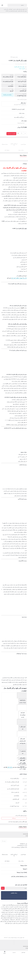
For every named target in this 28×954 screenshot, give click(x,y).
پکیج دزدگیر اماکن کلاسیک (22, 11)
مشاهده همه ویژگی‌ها (7, 94)
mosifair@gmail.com (21, 845)
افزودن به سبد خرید (11, 133)
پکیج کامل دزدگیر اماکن (8, 9)
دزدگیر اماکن (9, 767)
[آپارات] (20, 880)
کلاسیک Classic (22, 68)
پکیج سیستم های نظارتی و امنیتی (19, 9)
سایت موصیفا (4, 912)
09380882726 (22, 843)
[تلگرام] (15, 880)
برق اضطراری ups (5, 919)
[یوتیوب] (10, 880)
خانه (26, 9)
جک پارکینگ (12, 919)
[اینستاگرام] (25, 880)
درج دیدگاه (14, 818)
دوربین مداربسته (24, 919)
